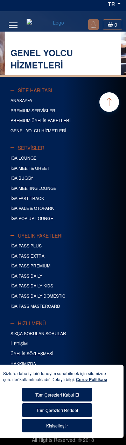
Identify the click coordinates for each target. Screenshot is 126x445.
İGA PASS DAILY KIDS (31, 285)
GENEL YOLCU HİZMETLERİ (38, 130)
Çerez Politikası (91, 379)
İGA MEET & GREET (29, 168)
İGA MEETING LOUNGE (33, 188)
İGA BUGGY (21, 178)
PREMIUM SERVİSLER (32, 110)
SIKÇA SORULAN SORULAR (38, 333)
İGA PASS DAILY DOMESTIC (37, 296)
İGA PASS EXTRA (27, 256)
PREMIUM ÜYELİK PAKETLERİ (40, 120)
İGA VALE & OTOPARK (32, 208)
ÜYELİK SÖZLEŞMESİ (31, 353)
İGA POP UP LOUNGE (31, 218)
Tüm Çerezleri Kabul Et (57, 395)
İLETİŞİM (19, 343)
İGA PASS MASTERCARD (35, 306)
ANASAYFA (21, 100)
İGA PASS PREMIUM (30, 265)
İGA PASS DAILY (26, 276)
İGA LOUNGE (23, 158)
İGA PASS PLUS (26, 245)
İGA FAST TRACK (27, 198)
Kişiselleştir (57, 426)
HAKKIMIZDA (23, 363)
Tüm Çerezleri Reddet (57, 410)
